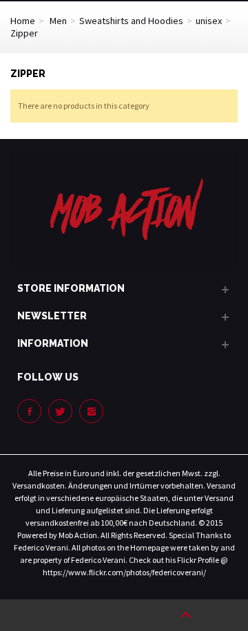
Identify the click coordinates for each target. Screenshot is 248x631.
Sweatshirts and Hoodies (131, 20)
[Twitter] (60, 411)
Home (22, 20)
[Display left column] (62, 615)
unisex (209, 20)
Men (58, 20)
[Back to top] (186, 615)
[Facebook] (29, 411)
